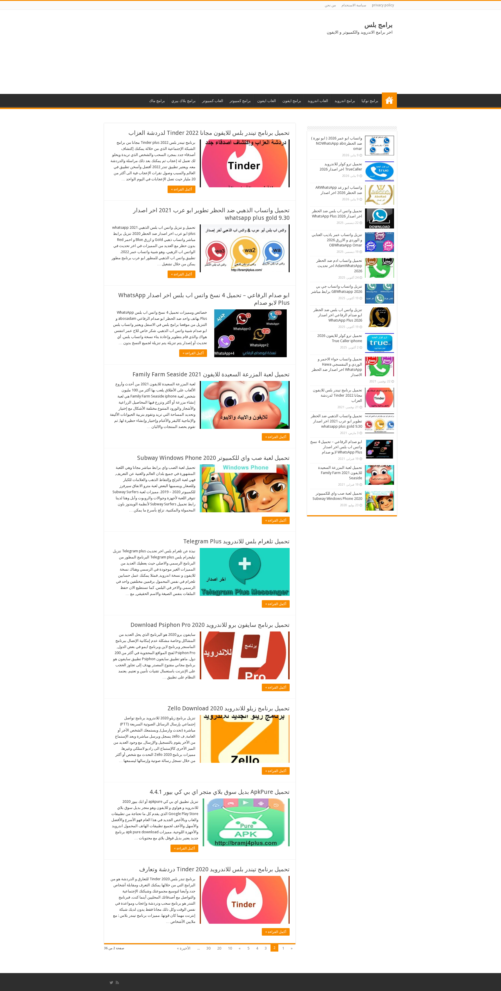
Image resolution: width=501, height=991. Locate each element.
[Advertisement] (151, 52)
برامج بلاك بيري (183, 101)
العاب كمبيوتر (212, 101)
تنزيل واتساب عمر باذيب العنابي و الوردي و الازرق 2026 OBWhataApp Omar (337, 240)
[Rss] (117, 982)
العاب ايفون (266, 101)
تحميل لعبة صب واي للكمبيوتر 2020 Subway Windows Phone (213, 457)
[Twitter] (111, 982)
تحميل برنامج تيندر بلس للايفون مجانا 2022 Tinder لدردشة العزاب (209, 132)
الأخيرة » (183, 948)
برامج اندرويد (345, 101)
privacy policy (383, 5)
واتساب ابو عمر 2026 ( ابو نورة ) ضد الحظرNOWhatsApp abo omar (336, 143)
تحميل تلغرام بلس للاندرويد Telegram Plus (236, 541)
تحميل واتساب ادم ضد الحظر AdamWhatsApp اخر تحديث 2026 (339, 265)
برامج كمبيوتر (240, 101)
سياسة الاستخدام (354, 5)
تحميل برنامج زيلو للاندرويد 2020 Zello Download (229, 708)
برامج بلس (378, 24)
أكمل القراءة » (181, 189)
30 (208, 948)
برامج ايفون (291, 101)
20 (219, 948)
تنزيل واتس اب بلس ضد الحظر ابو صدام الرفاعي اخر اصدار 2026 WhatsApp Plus (337, 315)
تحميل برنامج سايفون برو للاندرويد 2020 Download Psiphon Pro (210, 624)
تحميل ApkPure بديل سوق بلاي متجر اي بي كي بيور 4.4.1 (220, 791)
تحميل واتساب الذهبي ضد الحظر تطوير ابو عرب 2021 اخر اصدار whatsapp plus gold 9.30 (336, 421)
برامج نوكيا (370, 101)
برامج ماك (157, 101)
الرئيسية (389, 100)
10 (230, 948)
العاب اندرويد (318, 101)
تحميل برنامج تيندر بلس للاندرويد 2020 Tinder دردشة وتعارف (214, 869)
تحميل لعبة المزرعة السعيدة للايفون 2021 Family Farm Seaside (211, 374)
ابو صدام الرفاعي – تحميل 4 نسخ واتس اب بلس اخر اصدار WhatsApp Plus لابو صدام (336, 447)
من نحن (330, 5)
